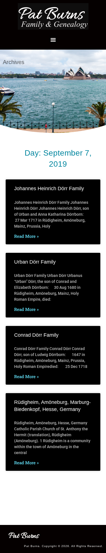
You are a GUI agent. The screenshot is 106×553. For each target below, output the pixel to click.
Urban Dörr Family (35, 262)
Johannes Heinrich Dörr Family (49, 188)
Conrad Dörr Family (36, 335)
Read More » (26, 236)
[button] (53, 39)
